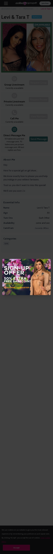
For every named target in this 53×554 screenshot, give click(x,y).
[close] (48, 262)
